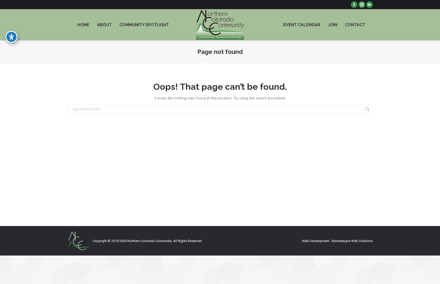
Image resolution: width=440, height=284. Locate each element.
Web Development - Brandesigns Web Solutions (337, 241)
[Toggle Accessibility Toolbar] (11, 37)
